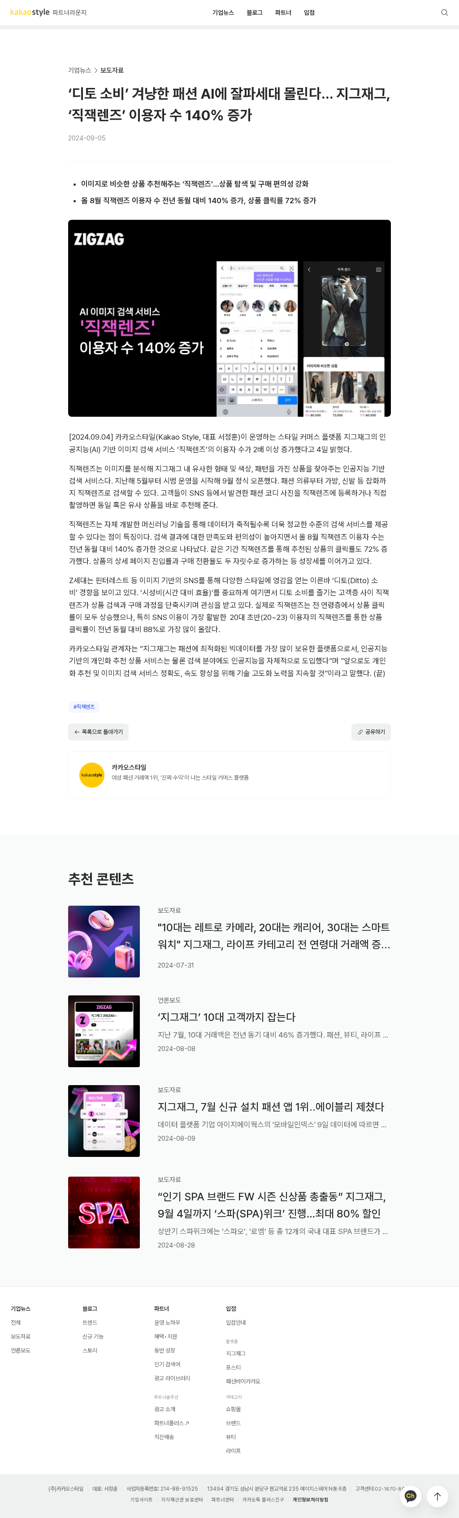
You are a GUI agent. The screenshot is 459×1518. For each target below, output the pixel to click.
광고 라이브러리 (172, 1378)
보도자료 (112, 70)
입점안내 (236, 1322)
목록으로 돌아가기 (102, 731)
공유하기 (375, 731)
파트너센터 (223, 1500)
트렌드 (89, 1322)
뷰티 (231, 1437)
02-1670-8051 (393, 1489)
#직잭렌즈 (84, 707)
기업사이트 (141, 1500)
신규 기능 (93, 1336)
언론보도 (20, 1350)
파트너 (283, 12)
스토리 (89, 1350)
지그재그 (236, 1353)
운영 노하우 (167, 1322)
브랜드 (233, 1423)
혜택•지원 (165, 1336)
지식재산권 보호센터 (182, 1500)
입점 (309, 12)
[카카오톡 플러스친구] (410, 1496)
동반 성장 (164, 1350)
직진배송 (164, 1437)
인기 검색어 (167, 1364)
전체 (16, 1322)
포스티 (233, 1367)
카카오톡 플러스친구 (263, 1500)
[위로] (437, 1496)
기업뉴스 (223, 12)
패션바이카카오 (243, 1381)
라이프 (233, 1451)
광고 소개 (164, 1409)
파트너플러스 (169, 1423)
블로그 (255, 12)
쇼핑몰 (233, 1409)
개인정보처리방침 (311, 1500)
